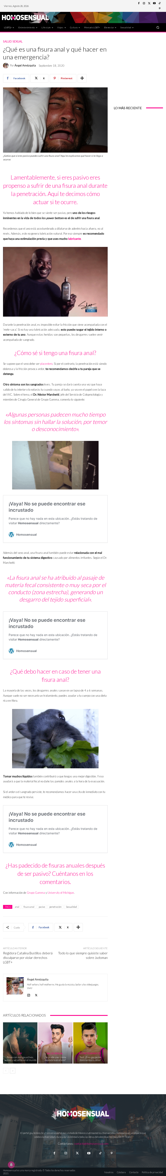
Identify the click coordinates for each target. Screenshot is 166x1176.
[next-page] (12, 1070)
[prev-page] (5, 1070)
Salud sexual (12, 41)
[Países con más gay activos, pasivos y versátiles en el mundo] (20, 1043)
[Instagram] (144, 3)
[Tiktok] (100, 1153)
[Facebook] (138, 3)
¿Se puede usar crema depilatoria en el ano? (55, 1058)
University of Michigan (61, 892)
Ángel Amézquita (25, 65)
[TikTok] (159, 3)
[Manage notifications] (11, 1164)
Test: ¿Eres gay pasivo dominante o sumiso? (90, 1058)
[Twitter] (149, 3)
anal (17, 906)
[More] (82, 78)
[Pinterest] (159, 8)
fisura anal (29, 906)
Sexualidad (71, 906)
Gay (19, 1053)
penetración (55, 906)
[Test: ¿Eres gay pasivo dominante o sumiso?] (90, 1043)
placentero (46, 363)
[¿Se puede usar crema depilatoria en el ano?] (55, 1043)
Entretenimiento (90, 1053)
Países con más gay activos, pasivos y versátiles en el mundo (20, 1058)
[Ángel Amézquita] (6, 65)
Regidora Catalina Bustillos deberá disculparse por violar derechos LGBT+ (28, 957)
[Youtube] (154, 3)
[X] (36, 994)
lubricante (74, 238)
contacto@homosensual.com (91, 1143)
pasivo (42, 906)
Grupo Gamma (36, 892)
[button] (158, 27)
